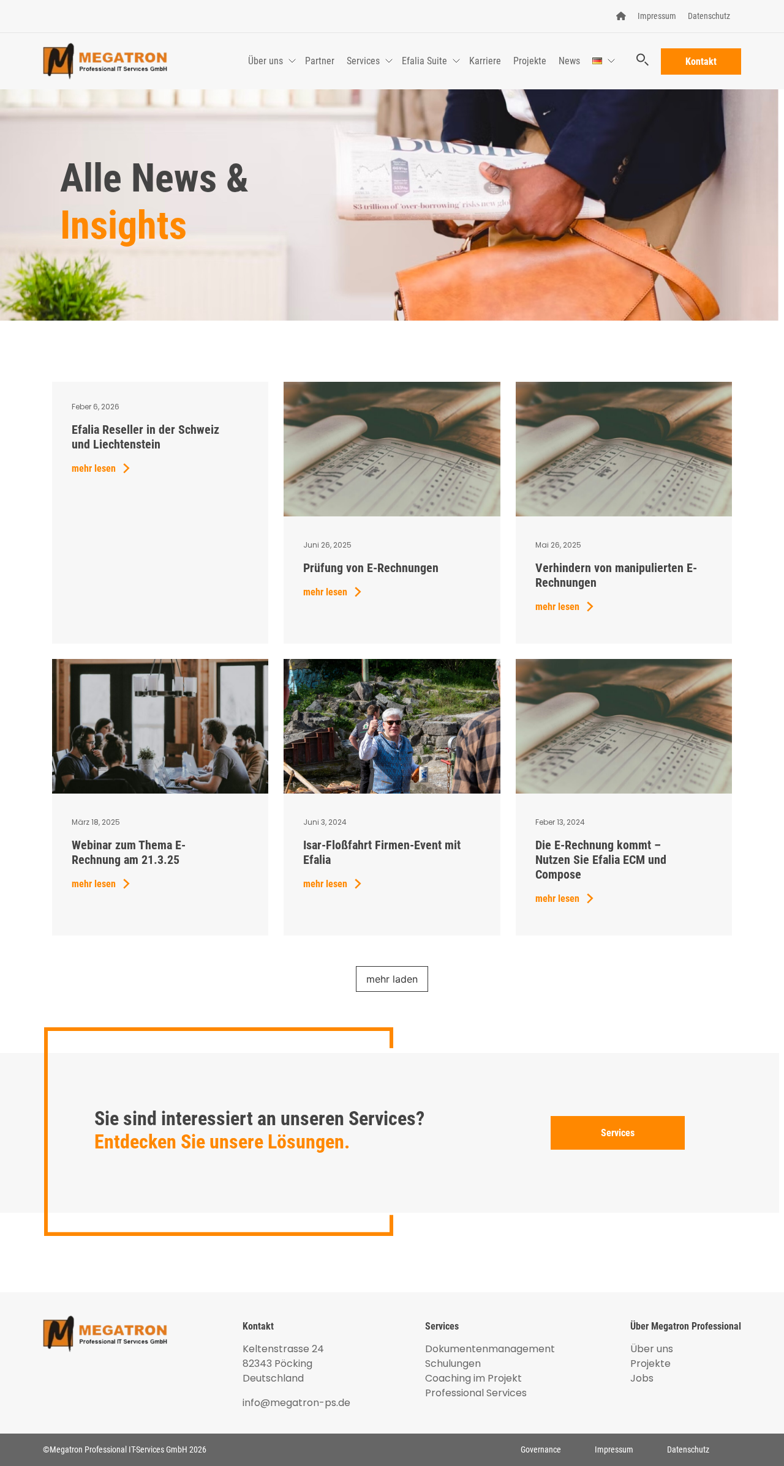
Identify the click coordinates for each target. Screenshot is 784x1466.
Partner (319, 61)
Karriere (485, 61)
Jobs (642, 1378)
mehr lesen (94, 468)
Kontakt (701, 61)
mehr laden (392, 979)
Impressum (657, 16)
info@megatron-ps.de (296, 1403)
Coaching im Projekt (473, 1378)
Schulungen (453, 1363)
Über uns (265, 61)
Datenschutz (709, 16)
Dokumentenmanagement (490, 1349)
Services (363, 61)
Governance (541, 1449)
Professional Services (476, 1393)
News (569, 61)
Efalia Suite (424, 61)
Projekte (529, 61)
